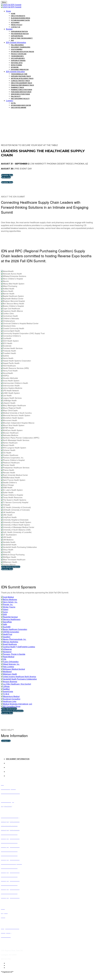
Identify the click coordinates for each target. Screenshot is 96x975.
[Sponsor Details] (7, 597)
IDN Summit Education (15, 71)
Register (9, 29)
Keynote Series (16, 65)
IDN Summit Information (16, 42)
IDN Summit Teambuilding (20, 47)
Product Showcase (18, 54)
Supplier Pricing (17, 36)
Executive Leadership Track (21, 83)
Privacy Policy (16, 24)
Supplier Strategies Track (21, 76)
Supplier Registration (19, 31)
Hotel (13, 103)
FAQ (12, 40)
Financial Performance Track (22, 85)
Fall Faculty (15, 96)
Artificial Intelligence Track (22, 78)
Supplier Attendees (18, 60)
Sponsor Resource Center (21, 105)
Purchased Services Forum (21, 92)
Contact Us (15, 27)
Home (8, 11)
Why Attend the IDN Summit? (22, 38)
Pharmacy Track (17, 87)
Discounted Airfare (18, 107)
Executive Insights (18, 16)
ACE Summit (15, 22)
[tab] (50, 759)
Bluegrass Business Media (20, 18)
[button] (7, 175)
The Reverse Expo (17, 56)
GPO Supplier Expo (18, 58)
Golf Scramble (16, 49)
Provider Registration (20, 33)
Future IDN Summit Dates (20, 20)
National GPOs (16, 63)
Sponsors (14, 67)
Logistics (9, 101)
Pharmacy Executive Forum (21, 89)
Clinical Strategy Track (20, 80)
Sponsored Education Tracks (22, 51)
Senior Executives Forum (20, 94)
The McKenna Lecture (19, 74)
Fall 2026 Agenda (17, 45)
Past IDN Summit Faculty (20, 98)
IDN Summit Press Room (19, 69)
